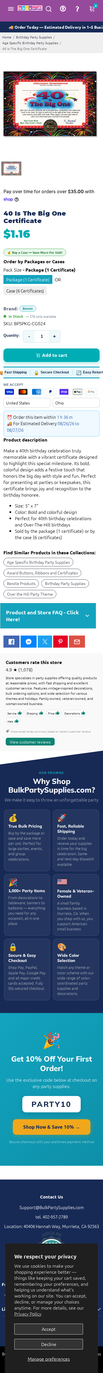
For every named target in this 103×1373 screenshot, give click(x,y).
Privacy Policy (27, 1313)
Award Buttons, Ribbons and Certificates (42, 573)
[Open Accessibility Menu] (63, 8)
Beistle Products (21, 583)
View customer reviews (30, 742)
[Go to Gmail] (77, 642)
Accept (49, 1329)
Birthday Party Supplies (34, 37)
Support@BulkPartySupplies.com (51, 1207)
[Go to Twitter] (45, 642)
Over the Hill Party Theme (30, 594)
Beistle (28, 308)
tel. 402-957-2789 (51, 1217)
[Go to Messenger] (29, 642)
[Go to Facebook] (11, 642)
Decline (48, 1344)
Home (6, 37)
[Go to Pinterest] (60, 642)
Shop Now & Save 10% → (51, 1127)
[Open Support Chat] (77, 8)
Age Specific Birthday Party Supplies (30, 42)
